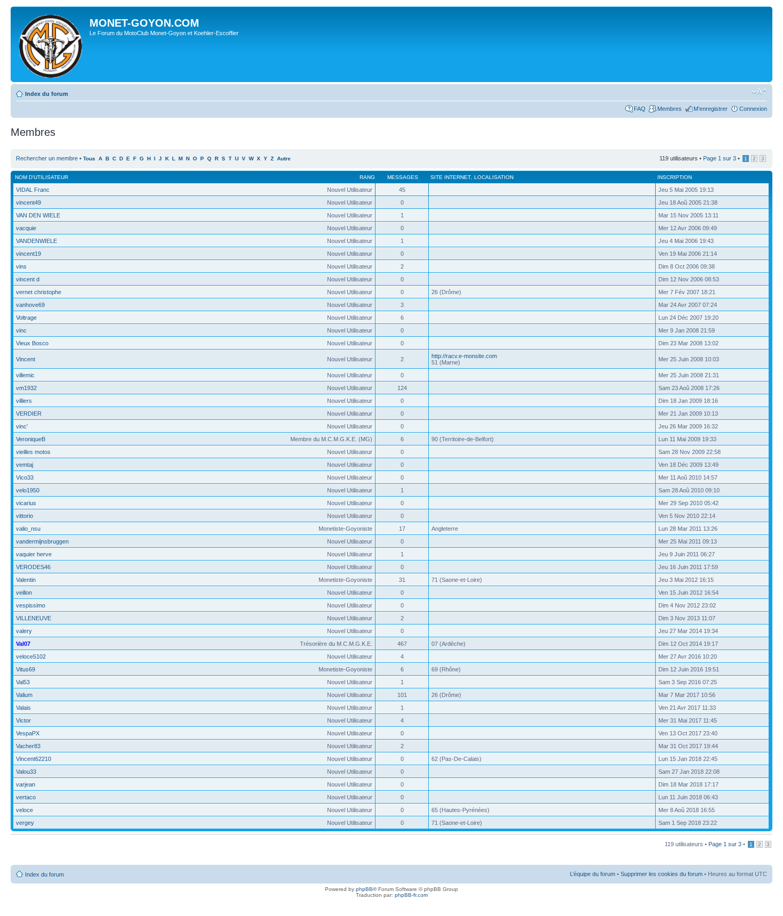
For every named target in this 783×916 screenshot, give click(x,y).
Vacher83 (28, 746)
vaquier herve (34, 554)
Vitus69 (25, 669)
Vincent (25, 359)
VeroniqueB (30, 439)
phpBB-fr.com (411, 895)
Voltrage (26, 317)
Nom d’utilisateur (41, 177)
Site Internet (450, 177)
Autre (284, 158)
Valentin (26, 580)
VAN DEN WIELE (38, 215)
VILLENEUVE (33, 618)
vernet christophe (38, 292)
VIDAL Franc (33, 190)
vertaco (26, 797)
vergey (25, 823)
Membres (669, 109)
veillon (24, 592)
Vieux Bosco (32, 343)
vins (21, 266)
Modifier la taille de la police (759, 91)
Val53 (23, 682)
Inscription (674, 177)
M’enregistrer (711, 109)
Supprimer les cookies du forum (662, 874)
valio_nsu (28, 528)
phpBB (364, 889)
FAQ (640, 109)
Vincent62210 (33, 759)
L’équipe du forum (592, 874)
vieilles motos (33, 452)
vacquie (26, 228)
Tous (89, 158)
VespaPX (27, 733)
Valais (23, 707)
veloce (24, 810)
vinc (21, 330)
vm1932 (26, 388)
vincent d (27, 279)
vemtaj (24, 464)
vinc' (22, 426)
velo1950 (27, 490)
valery (24, 631)
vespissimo (30, 605)
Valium (24, 695)
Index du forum (46, 94)
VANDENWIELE (36, 241)
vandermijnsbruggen (42, 541)
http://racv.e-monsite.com (464, 356)
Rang (367, 177)
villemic (25, 375)
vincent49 (28, 202)
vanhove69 (30, 305)
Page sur (719, 158)
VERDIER (29, 413)
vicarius (26, 503)
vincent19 (28, 253)
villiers (24, 401)
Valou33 (26, 771)
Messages (402, 177)
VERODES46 (33, 567)
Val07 (23, 644)
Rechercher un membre (47, 158)
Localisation (493, 177)
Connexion (753, 109)
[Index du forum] (51, 44)
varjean (25, 784)
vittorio (24, 516)
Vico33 (25, 477)
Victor (23, 720)
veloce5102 (31, 656)
